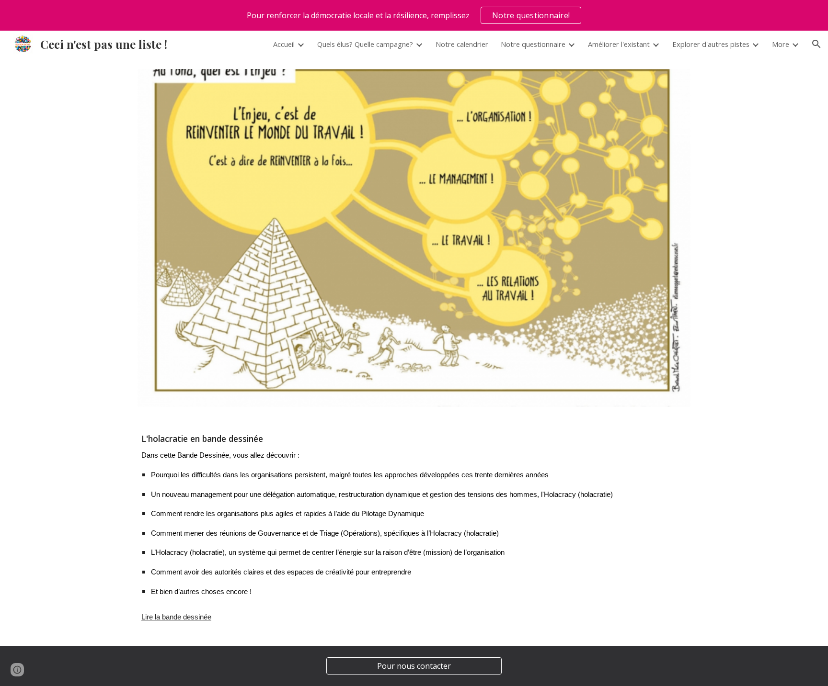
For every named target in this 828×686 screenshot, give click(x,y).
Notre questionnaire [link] (533, 44)
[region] (414, 15)
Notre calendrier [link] (462, 44)
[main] (414, 532)
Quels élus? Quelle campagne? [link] (365, 44)
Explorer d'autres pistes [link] (710, 44)
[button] (816, 44)
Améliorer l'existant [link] (619, 44)
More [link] (780, 44)
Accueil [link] (284, 44)
